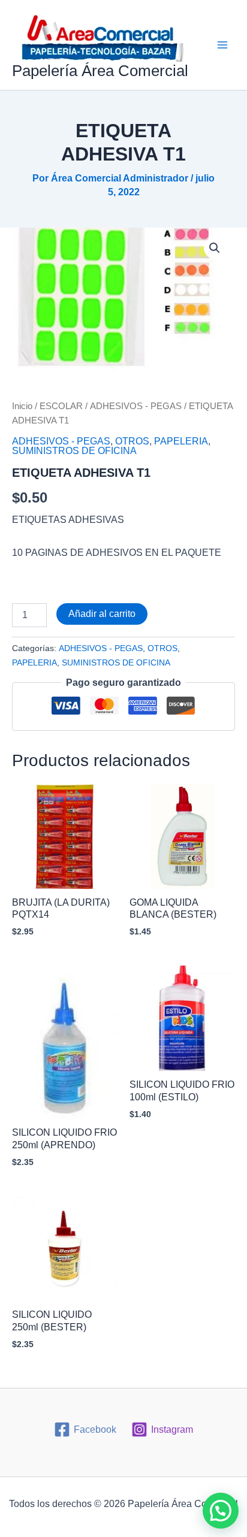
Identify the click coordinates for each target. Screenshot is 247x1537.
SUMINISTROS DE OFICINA (74, 451)
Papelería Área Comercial (100, 71)
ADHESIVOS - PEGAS (136, 406)
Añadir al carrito (101, 614)
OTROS (132, 441)
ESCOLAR (61, 406)
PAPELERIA (181, 441)
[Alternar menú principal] (222, 45)
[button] (214, 248)
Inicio (22, 406)
